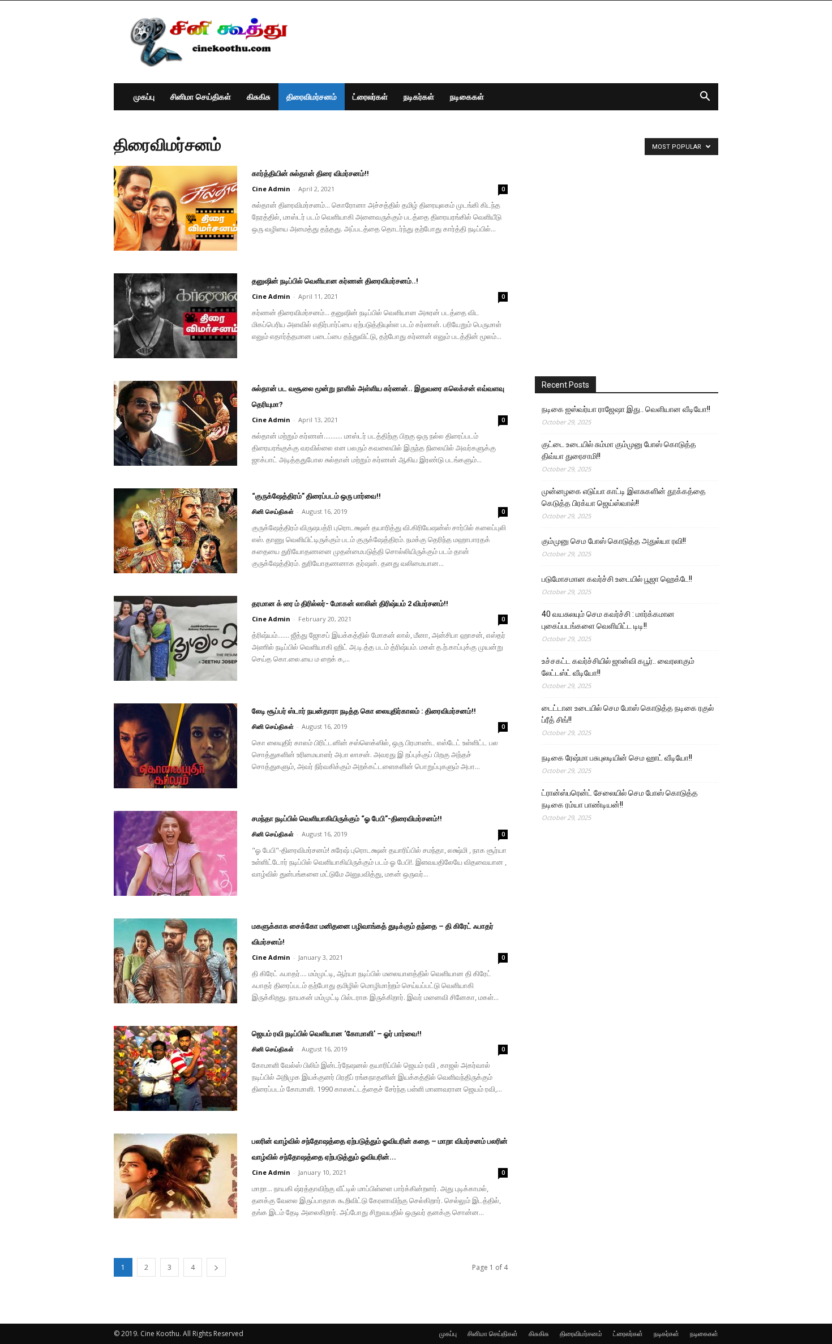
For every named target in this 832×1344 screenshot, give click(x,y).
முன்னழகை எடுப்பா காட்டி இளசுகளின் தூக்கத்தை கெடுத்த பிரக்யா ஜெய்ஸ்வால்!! (624, 497)
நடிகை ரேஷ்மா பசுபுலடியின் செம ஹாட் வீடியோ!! (617, 757)
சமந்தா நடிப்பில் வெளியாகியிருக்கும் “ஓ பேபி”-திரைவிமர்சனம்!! (347, 818)
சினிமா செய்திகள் (200, 96)
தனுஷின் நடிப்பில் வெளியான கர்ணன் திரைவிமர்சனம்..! (335, 281)
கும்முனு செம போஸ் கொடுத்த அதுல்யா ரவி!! (614, 541)
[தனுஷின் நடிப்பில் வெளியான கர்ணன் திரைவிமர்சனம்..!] (175, 315)
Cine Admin (271, 188)
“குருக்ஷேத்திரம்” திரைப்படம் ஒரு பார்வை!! (316, 496)
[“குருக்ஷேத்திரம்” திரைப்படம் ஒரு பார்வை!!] (175, 530)
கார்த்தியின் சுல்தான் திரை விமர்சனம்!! (310, 173)
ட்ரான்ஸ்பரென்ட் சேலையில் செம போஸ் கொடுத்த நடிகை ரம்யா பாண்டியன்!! (620, 798)
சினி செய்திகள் (273, 511)
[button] (704, 97)
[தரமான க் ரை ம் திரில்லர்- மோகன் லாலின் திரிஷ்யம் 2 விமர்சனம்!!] (175, 638)
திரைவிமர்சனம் (311, 96)
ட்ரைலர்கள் (370, 96)
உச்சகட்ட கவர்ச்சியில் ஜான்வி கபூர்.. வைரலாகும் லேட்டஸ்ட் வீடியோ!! (618, 666)
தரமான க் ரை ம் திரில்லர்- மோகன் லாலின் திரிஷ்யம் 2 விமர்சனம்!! (350, 603)
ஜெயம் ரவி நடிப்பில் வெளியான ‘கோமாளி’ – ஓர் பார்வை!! (337, 1033)
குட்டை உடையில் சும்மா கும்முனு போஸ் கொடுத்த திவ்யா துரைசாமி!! (619, 450)
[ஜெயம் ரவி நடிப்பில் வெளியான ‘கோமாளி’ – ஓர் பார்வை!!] (175, 1068)
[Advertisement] (512, 41)
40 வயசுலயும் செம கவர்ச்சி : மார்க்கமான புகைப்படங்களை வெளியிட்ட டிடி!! (608, 619)
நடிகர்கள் (419, 96)
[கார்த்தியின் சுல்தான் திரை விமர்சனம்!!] (175, 208)
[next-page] (216, 1267)
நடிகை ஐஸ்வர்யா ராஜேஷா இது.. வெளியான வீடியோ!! (626, 409)
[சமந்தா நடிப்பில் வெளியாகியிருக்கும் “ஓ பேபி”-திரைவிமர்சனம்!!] (175, 853)
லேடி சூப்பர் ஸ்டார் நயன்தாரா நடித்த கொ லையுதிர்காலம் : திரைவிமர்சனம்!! (364, 711)
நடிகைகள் (467, 96)
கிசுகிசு (259, 96)
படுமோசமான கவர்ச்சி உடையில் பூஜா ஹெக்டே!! (617, 578)
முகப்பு (144, 96)
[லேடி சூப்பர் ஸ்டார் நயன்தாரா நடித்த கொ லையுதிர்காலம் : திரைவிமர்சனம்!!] (175, 745)
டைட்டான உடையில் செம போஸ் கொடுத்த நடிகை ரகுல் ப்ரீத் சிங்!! (628, 713)
